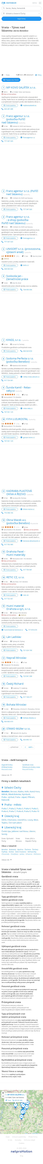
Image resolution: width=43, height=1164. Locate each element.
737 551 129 (8, 412)
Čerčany (35, 849)
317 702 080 (8, 544)
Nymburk (26, 794)
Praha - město (12, 804)
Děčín (4, 820)
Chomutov (11, 820)
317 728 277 (27, 697)
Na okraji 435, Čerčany (19, 498)
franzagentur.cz (29, 137)
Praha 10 (35, 811)
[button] (15, 1105)
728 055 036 (27, 290)
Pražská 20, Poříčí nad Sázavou (21, 126)
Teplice (4, 822)
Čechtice (28, 849)
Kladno (21, 791)
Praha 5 (35, 808)
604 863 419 (8, 721)
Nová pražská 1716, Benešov (12, 397)
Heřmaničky (32, 852)
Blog (21, 1156)
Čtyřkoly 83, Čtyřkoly (18, 641)
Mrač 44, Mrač (37, 256)
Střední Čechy (12, 787)
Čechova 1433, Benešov (19, 613)
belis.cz (26, 265)
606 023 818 (27, 351)
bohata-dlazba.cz (29, 718)
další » (30, 747)
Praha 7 (12, 811)
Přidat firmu (32, 1137)
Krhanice (29, 854)
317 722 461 (8, 599)
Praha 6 (5, 811)
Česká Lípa (6, 831)
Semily (4, 834)
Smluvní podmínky (19, 1137)
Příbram (31, 797)
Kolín (27, 791)
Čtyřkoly (4, 852)
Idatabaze (11, 3)
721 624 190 (27, 650)
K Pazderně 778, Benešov (11, 665)
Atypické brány (7, 765)
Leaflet (25, 1133)
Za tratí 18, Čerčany (18, 344)
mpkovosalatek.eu (29, 105)
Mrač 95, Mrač (16, 283)
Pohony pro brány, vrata (31, 767)
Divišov (11, 852)
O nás (10, 1140)
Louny (30, 820)
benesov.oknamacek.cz (31, 541)
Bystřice (20, 849)
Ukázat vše (5, 775)
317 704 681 (27, 570)
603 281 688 (8, 109)
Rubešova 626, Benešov (19, 365)
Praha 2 (12, 808)
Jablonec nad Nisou (20, 831)
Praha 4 (27, 808)
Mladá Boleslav (14, 794)
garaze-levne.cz (29, 437)
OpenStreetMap (35, 1133)
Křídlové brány (7, 767)
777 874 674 (32, 630)
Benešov (5, 791)
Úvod (7, 1137)
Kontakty (18, 1140)
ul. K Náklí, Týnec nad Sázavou (21, 92)
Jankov (22, 854)
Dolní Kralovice (20, 852)
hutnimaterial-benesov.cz (13, 630)
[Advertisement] (21, 60)
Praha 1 (5, 808)
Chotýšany (14, 854)
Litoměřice (22, 820)
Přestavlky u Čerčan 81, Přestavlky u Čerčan (26, 709)
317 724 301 (8, 380)
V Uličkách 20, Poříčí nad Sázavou (22, 198)
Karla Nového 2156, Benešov (12, 530)
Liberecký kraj (12, 827)
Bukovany (12, 849)
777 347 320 (8, 141)
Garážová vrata (27, 765)
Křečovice (37, 854)
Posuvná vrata (7, 769)
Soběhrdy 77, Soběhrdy (20, 688)
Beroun (13, 791)
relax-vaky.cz (27, 408)
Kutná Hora (34, 791)
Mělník (4, 794)
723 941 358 (27, 676)
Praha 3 (20, 808)
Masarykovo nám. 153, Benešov (22, 559)
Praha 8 (20, 811)
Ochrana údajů (29, 1140)
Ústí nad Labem (15, 822)
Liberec (32, 831)
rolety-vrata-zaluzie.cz (31, 377)
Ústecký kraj (11, 816)
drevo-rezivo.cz (28, 509)
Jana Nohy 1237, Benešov (20, 582)
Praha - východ (8, 797)
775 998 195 (8, 513)
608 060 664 (8, 269)
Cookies (21, 1143)
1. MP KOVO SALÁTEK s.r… (15, 1095)
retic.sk (25, 595)
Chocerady (5, 854)
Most (36, 820)
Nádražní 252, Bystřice (20, 733)
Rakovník (5, 800)
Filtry (39, 75)
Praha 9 (27, 811)
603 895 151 (27, 740)
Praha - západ (21, 797)
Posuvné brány (27, 769)
